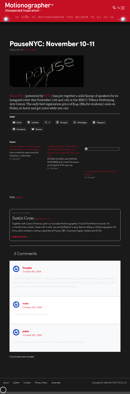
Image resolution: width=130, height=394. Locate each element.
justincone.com (43, 218)
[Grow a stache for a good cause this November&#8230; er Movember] (28, 152)
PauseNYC (17, 95)
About (6, 383)
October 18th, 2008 (32, 335)
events (19, 197)
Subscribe (56, 383)
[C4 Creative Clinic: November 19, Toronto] (102, 157)
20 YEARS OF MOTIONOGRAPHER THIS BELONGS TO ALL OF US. (65, 17)
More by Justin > (20, 236)
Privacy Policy (41, 383)
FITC (47, 95)
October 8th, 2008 (32, 271)
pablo (26, 331)
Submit (16, 383)
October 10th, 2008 (32, 307)
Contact (26, 383)
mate (25, 303)
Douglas (27, 268)
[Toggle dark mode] (118, 7)
